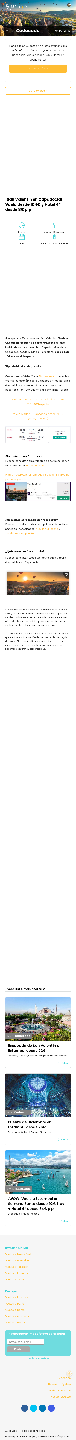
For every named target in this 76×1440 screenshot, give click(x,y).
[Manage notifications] (69, 1373)
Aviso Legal (11, 1430)
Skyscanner (46, 376)
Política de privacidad (33, 1430)
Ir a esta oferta (38, 68)
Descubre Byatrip (59, 1384)
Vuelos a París (14, 1303)
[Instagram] (51, 1408)
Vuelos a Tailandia (16, 1266)
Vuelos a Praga (15, 1322)
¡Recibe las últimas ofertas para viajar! (37, 1334)
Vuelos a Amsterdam (18, 1316)
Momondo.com (35, 465)
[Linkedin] (42, 1408)
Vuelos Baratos (61, 1396)
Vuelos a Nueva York (18, 1254)
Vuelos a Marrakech (18, 1260)
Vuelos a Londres (16, 1297)
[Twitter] (33, 1408)
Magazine (65, 1377)
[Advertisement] (38, 143)
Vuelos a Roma (15, 1310)
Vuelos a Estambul (17, 1273)
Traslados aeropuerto (19, 533)
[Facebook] (24, 1408)
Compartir (40, 90)
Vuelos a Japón (15, 1279)
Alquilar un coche (47, 529)
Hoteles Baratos (60, 1390)
